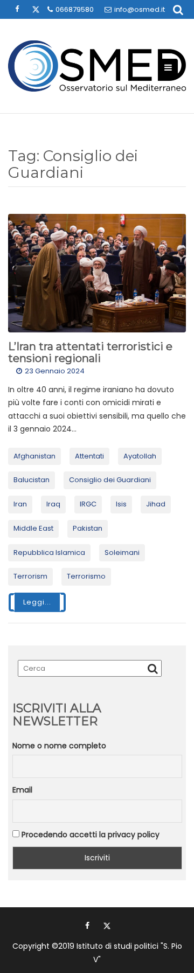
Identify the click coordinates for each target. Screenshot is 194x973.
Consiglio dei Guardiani (110, 480)
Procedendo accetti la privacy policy (89, 834)
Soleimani (122, 552)
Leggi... (37, 602)
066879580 (75, 9)
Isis (121, 504)
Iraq (53, 504)
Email (22, 789)
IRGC (88, 504)
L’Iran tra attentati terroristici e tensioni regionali (90, 352)
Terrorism (30, 576)
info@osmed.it (139, 9)
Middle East (33, 528)
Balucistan (31, 480)
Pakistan (87, 528)
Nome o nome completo (59, 745)
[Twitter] (106, 925)
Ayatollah (139, 456)
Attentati (89, 456)
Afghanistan (34, 456)
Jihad (155, 504)
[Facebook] (87, 925)
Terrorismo (86, 576)
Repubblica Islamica (49, 552)
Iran (20, 504)
